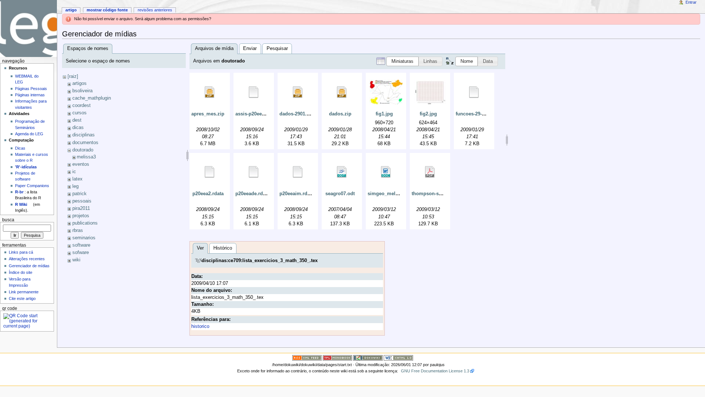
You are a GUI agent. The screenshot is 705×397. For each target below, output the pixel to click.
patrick (79, 193)
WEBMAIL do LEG (27, 79)
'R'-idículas (26, 167)
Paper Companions (32, 185)
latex (77, 179)
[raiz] (73, 76)
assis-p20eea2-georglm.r (263, 114)
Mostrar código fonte (107, 10)
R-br (19, 192)
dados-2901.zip (296, 114)
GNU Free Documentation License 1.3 (435, 371)
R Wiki (21, 204)
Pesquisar (277, 48)
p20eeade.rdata (252, 193)
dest (77, 120)
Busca (8, 220)
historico (200, 326)
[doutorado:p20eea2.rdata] (209, 172)
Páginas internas (30, 95)
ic (74, 171)
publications (85, 223)
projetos (80, 215)
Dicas (20, 148)
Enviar (250, 48)
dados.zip (340, 114)
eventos (80, 164)
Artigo (71, 10)
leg (75, 186)
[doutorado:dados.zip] (341, 92)
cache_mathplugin (91, 98)
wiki (76, 259)
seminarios (83, 237)
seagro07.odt (340, 193)
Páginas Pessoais (31, 88)
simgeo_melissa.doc (391, 193)
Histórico (222, 248)
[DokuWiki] (368, 357)
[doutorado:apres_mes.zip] (209, 92)
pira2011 (81, 208)
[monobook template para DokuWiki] (337, 357)
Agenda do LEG (29, 134)
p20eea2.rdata (208, 193)
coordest (81, 105)
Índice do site (20, 272)
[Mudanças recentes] (307, 357)
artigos (79, 83)
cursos (79, 112)
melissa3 (86, 157)
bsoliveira (82, 90)
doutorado (82, 150)
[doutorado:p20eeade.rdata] (253, 172)
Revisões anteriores (155, 10)
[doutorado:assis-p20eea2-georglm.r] (253, 92)
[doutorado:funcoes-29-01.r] (474, 92)
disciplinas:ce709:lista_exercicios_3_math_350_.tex (260, 260)
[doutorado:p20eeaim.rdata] (297, 172)
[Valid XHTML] (398, 357)
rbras (77, 230)
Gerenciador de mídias (29, 266)
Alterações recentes (27, 259)
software (81, 245)
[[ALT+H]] (28, 28)
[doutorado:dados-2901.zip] (297, 92)
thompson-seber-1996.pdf (440, 193)
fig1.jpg (384, 114)
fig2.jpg (428, 114)
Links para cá (21, 252)
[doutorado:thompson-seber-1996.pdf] (430, 172)
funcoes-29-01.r (473, 114)
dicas (78, 127)
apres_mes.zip (207, 114)
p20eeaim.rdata (296, 193)
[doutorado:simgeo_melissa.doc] (386, 172)
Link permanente (24, 292)
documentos (85, 142)
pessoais (81, 201)
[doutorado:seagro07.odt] (341, 172)
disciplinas (83, 134)
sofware (80, 252)
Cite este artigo (22, 298)
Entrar (691, 2)
